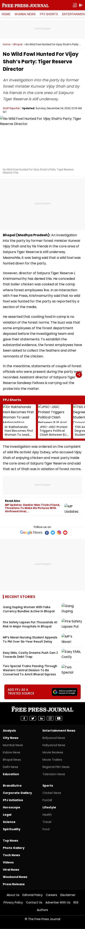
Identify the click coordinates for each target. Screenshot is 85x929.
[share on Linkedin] (41, 718)
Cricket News (51, 793)
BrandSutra (12, 786)
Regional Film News (56, 767)
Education (11, 774)
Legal (7, 815)
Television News (53, 774)
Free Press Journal (25, 5)
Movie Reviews (52, 752)
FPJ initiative (13, 800)
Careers (51, 895)
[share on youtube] (58, 718)
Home (6, 14)
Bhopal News (12, 760)
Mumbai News (25, 14)
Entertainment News (58, 731)
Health (47, 815)
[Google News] (31, 533)
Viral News (11, 870)
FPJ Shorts (49, 14)
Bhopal (17, 44)
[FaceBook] (47, 533)
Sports (47, 786)
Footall (47, 800)
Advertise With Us (57, 902)
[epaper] (75, 5)
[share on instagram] (50, 718)
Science (9, 822)
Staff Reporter (11, 108)
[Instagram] (59, 533)
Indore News (11, 752)
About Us (13, 895)
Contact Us (34, 902)
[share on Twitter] (33, 718)
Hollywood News (53, 745)
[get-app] (81, 5)
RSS (75, 902)
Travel (46, 822)
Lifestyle (49, 807)
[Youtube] (65, 533)
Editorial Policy (32, 895)
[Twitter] (53, 533)
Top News (10, 841)
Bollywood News (53, 738)
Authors (42, 910)
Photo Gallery (14, 848)
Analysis (9, 731)
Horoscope (11, 807)
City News (10, 738)
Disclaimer (67, 895)
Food (46, 829)
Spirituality (11, 829)
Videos (8, 862)
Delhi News (10, 767)
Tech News (11, 855)
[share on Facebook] (24, 718)
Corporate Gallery (17, 793)
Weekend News (15, 877)
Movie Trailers (52, 760)
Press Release (14, 884)
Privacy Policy (13, 902)
